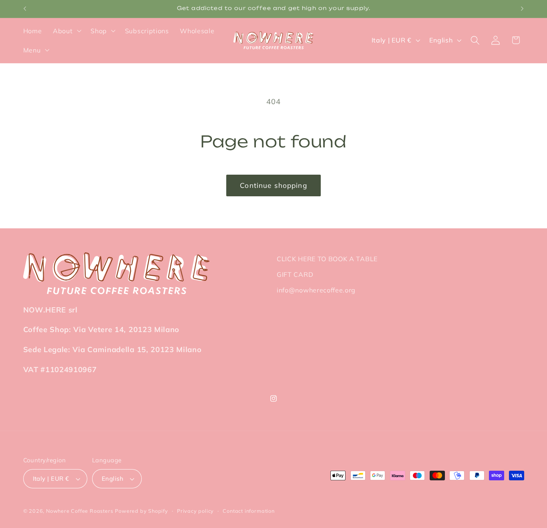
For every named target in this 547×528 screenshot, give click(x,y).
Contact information (248, 511)
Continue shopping (273, 185)
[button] (66, 30)
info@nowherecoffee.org (316, 290)
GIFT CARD (295, 274)
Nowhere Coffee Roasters (79, 511)
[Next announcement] (522, 9)
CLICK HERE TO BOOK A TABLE (327, 259)
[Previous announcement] (25, 9)
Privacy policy (195, 511)
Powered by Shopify (141, 511)
